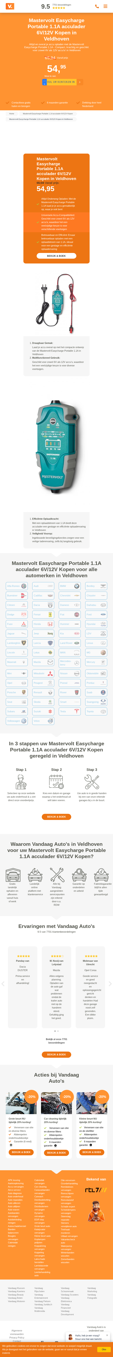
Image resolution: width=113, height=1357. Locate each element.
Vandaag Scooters (70, 1294)
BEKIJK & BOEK (56, 256)
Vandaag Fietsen (42, 1301)
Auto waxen (13, 1209)
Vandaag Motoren (16, 1301)
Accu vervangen (16, 1186)
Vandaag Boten (15, 1298)
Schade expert (68, 1206)
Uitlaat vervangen (69, 1236)
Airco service (14, 1190)
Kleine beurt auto (42, 1236)
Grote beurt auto (42, 1226)
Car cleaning (40, 1186)
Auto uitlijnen (14, 1206)
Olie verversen (68, 1180)
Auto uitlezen (14, 1203)
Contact (17, 1341)
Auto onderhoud (15, 1196)
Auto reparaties (15, 1200)
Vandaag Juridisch (43, 1304)
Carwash (38, 1196)
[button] (2, 984)
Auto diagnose (15, 1193)
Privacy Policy (16, 1337)
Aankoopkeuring (16, 1183)
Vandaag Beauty (16, 1294)
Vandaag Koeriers (16, 1291)
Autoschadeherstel (17, 1226)
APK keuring (14, 1180)
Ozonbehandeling (69, 1183)
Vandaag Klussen (16, 1288)
